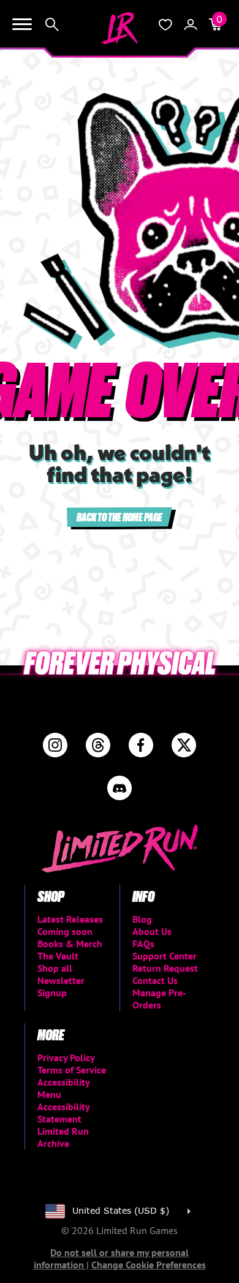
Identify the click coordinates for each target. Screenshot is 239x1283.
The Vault (57, 956)
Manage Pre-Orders (159, 998)
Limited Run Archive (63, 1137)
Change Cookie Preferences (148, 1264)
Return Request (165, 968)
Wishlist (165, 24)
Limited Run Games (119, 28)
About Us (152, 931)
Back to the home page (119, 517)
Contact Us (155, 980)
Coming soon (65, 931)
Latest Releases (70, 919)
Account (191, 24)
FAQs (143, 943)
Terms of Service (71, 1070)
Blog (142, 919)
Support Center (164, 956)
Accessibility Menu (63, 1088)
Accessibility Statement (63, 1112)
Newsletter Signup (61, 986)
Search (52, 24)
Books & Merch (69, 943)
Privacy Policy (66, 1057)
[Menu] (22, 24)
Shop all (54, 968)
